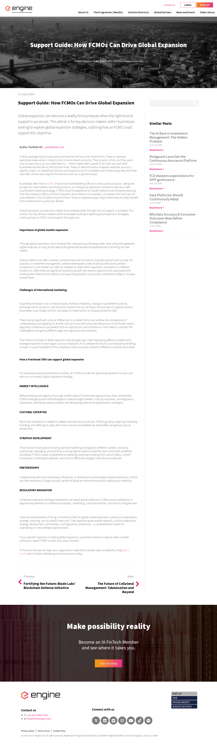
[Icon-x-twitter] (96, 720)
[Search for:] (174, 103)
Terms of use (43, 730)
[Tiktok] (140, 720)
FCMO (50, 183)
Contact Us (169, 5)
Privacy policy (27, 730)
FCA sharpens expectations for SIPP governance (171, 177)
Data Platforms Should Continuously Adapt (166, 197)
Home (78, 61)
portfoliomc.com (54, 147)
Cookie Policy (59, 730)
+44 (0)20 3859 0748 (37, 715)
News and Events (185, 12)
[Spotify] (148, 720)
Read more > (156, 149)
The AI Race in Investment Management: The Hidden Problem (168, 137)
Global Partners (162, 12)
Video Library (207, 12)
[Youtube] (131, 720)
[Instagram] (122, 720)
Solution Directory (138, 12)
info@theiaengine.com (39, 718)
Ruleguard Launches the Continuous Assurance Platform (173, 158)
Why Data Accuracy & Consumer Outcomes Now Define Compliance (172, 218)
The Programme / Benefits (108, 12)
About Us (83, 12)
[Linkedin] (105, 720)
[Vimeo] (113, 720)
